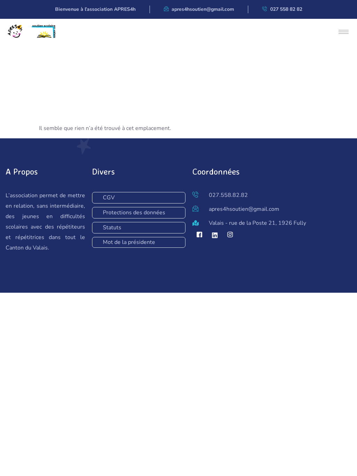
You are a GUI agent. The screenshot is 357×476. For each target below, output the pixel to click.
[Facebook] (199, 235)
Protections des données (134, 212)
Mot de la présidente (129, 242)
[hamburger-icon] (343, 32)
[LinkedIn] (215, 235)
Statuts (112, 227)
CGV (109, 197)
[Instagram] (230, 235)
